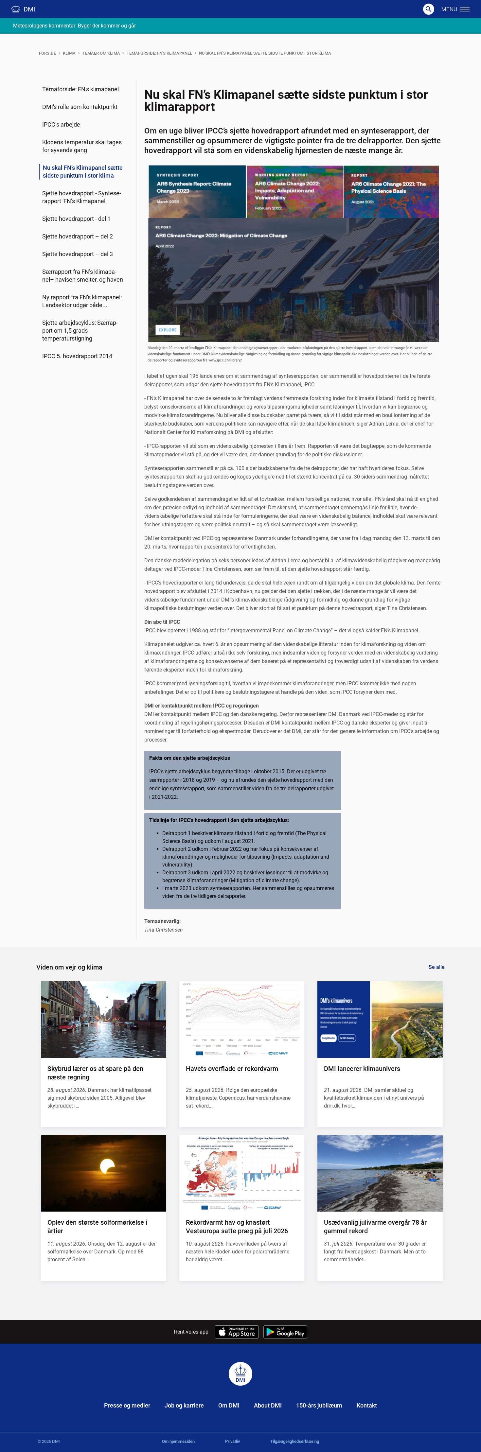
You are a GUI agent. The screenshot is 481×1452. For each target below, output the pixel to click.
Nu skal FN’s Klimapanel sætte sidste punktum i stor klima (265, 53)
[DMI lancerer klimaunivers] (379, 1019)
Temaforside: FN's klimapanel (159, 53)
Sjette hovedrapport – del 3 (77, 254)
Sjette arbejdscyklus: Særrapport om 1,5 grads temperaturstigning (80, 330)
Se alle (437, 967)
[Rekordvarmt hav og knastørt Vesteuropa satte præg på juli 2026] (241, 1173)
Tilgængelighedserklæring (294, 1441)
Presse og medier (127, 1405)
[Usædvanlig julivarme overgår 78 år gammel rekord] (379, 1173)
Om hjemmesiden (178, 1441)
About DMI (268, 1405)
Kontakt (367, 1405)
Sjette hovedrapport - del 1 (76, 218)
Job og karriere (184, 1405)
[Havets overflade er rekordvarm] (241, 1019)
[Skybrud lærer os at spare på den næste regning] (103, 1019)
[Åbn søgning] (428, 9)
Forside (47, 53)
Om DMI (229, 1405)
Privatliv (232, 1441)
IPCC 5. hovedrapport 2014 (77, 356)
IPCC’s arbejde (61, 124)
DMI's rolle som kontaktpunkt (79, 106)
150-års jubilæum (319, 1405)
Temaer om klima (101, 53)
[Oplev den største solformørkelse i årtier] (103, 1173)
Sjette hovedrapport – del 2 (77, 236)
